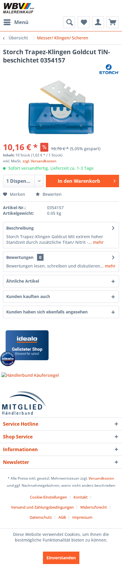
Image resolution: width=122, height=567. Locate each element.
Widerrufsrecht (93, 507)
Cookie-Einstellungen (48, 497)
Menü (21, 22)
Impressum (82, 517)
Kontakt (80, 497)
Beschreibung (20, 228)
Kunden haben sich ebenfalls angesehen (47, 312)
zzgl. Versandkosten (40, 161)
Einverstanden (61, 557)
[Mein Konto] (98, 22)
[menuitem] (15, 22)
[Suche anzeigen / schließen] (69, 22)
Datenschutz (41, 517)
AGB (62, 517)
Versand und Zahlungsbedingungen (42, 507)
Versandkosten (101, 478)
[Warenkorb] (112, 22)
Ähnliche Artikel (22, 281)
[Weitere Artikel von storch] (109, 69)
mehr (98, 242)
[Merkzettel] (83, 22)
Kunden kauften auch (28, 296)
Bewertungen (19, 257)
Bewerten (51, 194)
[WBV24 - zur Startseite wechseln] (18, 8)
